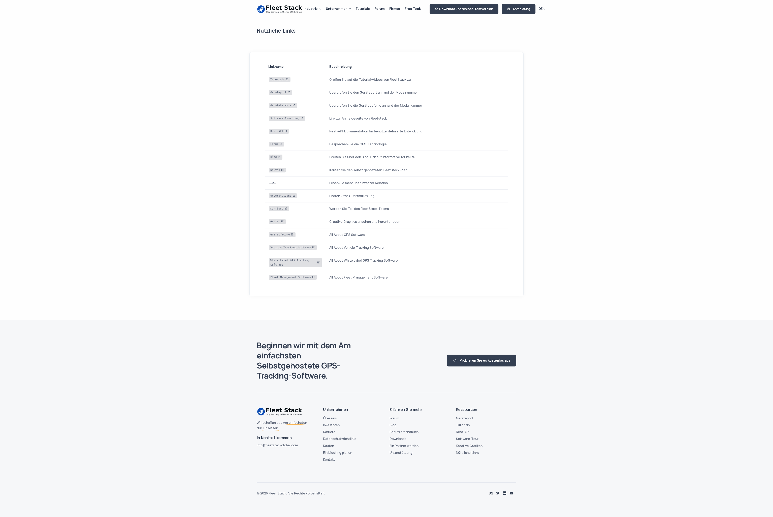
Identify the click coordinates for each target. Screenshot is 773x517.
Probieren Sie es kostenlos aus (483, 360)
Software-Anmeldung (284, 118)
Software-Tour (467, 439)
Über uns (330, 418)
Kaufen (275, 169)
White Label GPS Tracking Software (290, 262)
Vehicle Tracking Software (290, 247)
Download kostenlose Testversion (466, 9)
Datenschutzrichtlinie (339, 439)
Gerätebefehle (280, 105)
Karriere (276, 208)
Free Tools (413, 8)
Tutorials (362, 8)
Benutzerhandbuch (404, 432)
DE (541, 8)
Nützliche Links (467, 452)
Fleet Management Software (290, 277)
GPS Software (280, 234)
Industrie (311, 8)
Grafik (275, 221)
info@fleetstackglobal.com (277, 445)
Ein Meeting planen (337, 452)
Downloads (398, 439)
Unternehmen (337, 8)
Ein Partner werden (404, 446)
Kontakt (329, 459)
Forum (379, 8)
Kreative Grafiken (469, 446)
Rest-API (276, 131)
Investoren (331, 425)
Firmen (394, 8)
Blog (273, 156)
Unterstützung (280, 195)
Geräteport (278, 92)
